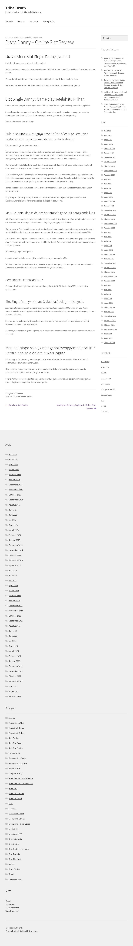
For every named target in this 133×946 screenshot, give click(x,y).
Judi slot (104, 411)
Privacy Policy (49, 21)
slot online (105, 384)
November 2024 (110, 215)
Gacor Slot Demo (16, 728)
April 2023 (108, 298)
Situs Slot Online (16, 793)
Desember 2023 (110, 263)
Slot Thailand (15, 859)
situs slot (105, 367)
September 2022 (110, 329)
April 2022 (108, 334)
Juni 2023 (107, 290)
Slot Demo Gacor (16, 813)
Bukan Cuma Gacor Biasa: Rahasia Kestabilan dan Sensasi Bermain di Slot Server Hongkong (114, 84)
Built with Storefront (28, 931)
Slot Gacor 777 (15, 834)
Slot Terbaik (14, 854)
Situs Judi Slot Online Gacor (21, 783)
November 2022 (110, 320)
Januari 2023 (109, 312)
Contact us (34, 21)
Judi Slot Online (16, 748)
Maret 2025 (108, 197)
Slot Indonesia (15, 839)
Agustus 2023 (109, 281)
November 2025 (110, 162)
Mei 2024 (107, 241)
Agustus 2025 (109, 175)
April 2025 (108, 192)
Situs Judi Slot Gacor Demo (21, 778)
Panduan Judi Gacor (17, 758)
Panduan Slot (15, 768)
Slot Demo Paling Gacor (19, 823)
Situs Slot (13, 788)
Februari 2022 (109, 342)
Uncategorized (15, 879)
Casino (12, 718)
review (29, 396)
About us (21, 21)
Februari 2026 (109, 148)
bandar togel (106, 395)
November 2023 (110, 267)
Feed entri (9, 904)
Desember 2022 (110, 316)
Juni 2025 (107, 184)
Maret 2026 (108, 144)
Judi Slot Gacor (15, 743)
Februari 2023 (109, 307)
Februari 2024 (109, 254)
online (23, 396)
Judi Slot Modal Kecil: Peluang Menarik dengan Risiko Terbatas (114, 73)
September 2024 (110, 223)
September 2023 (110, 276)
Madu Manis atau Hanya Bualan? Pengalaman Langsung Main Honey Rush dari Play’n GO (115, 62)
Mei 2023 (107, 294)
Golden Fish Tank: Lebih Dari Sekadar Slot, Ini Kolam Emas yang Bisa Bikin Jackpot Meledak (115, 96)
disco (18, 396)
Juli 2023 (107, 285)
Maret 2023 (108, 303)
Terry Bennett (37, 37)
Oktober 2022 (109, 325)
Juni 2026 (107, 135)
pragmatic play (15, 773)
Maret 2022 (108, 338)
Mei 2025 (107, 188)
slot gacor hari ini (108, 389)
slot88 (103, 373)
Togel (11, 874)
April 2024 (108, 245)
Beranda (9, 21)
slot (102, 400)
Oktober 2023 (109, 272)
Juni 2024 (107, 237)
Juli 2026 (107, 131)
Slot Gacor (13, 828)
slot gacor (105, 362)
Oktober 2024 (109, 219)
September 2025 (110, 170)
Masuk (8, 901)
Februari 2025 (109, 201)
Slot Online (14, 844)
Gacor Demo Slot (16, 723)
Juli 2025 (107, 179)
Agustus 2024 (109, 228)
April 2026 (108, 140)
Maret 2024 (108, 250)
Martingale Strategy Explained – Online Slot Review (76, 407)
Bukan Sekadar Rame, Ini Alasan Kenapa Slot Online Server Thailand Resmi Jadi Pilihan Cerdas (115, 108)
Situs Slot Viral (15, 798)
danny (12, 396)
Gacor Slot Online (17, 733)
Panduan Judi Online (18, 763)
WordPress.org (12, 911)
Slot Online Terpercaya (19, 849)
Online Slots (14, 753)
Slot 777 (12, 808)
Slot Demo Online (17, 818)
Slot (11, 803)
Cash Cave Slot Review (18, 405)
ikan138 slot (106, 378)
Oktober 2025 (109, 166)
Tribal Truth (15, 8)
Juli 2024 (107, 232)
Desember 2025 (110, 157)
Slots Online (14, 869)
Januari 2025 (109, 206)
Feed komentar (12, 907)
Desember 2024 (110, 210)
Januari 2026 (109, 153)
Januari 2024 (109, 259)
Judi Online (18, 393)
